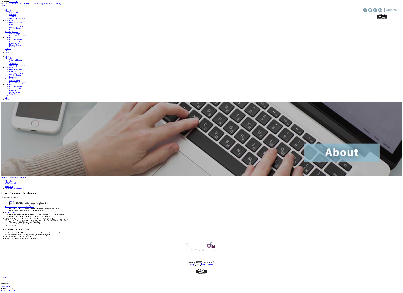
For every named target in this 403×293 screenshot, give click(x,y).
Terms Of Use (194, 264)
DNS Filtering (14, 90)
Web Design (9, 67)
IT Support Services (15, 86)
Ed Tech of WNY (11, 212)
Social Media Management (18, 83)
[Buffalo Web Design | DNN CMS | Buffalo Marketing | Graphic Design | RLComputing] (31, 4)
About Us (8, 58)
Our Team (12, 62)
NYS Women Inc (11, 201)
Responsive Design (15, 69)
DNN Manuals (18, 73)
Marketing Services (11, 79)
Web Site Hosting (15, 75)
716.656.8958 (13, 2)
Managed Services (15, 92)
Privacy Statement (207, 264)
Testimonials (13, 64)
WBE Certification (15, 60)
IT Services (9, 84)
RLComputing (207, 266)
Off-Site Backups (15, 88)
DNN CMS (13, 71)
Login (4, 277)
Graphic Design (14, 81)
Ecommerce (13, 77)
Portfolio (8, 96)
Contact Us (8, 100)
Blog (6, 98)
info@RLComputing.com (9, 290)
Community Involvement (17, 66)
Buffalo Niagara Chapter (26, 207)
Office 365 (12, 94)
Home (7, 56)
